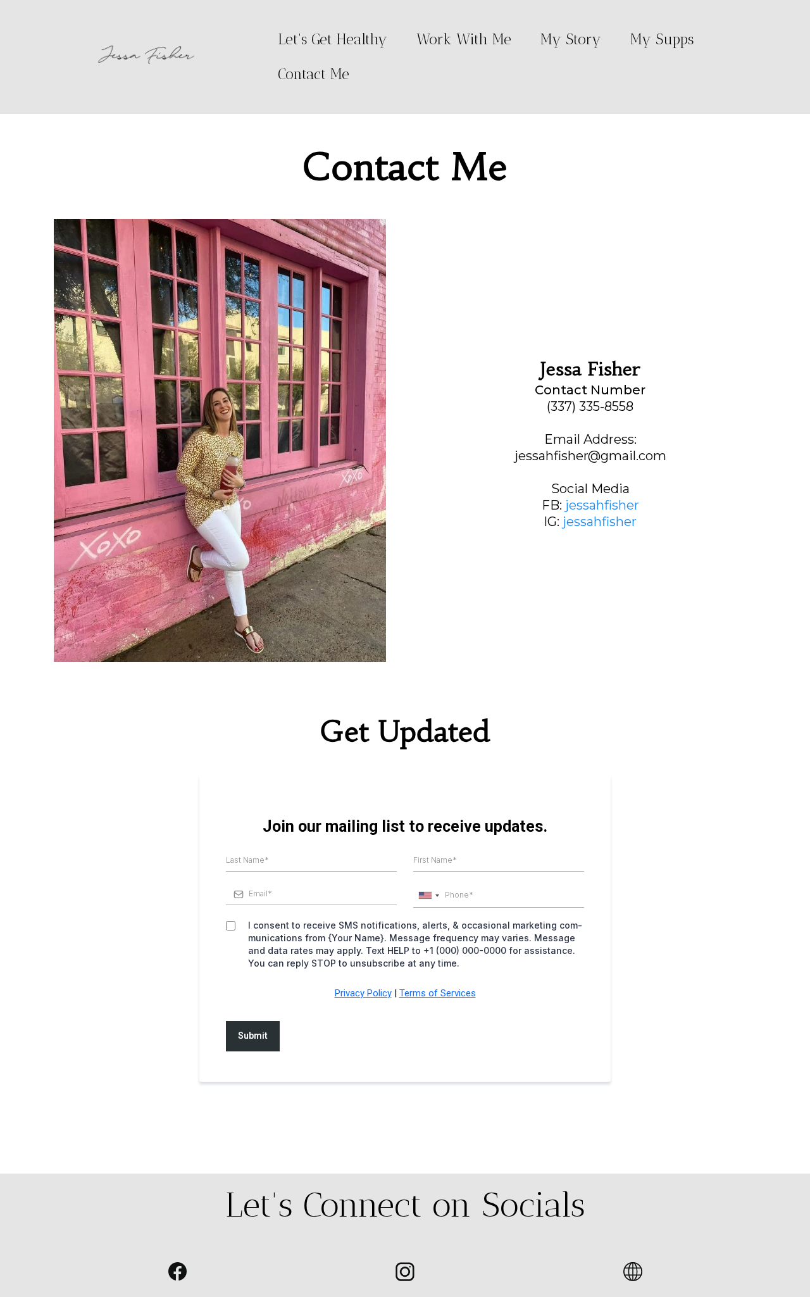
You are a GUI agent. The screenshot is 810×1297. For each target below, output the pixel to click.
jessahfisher (602, 505)
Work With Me (463, 39)
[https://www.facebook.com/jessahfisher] (177, 1271)
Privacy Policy (363, 993)
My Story (570, 39)
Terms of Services (437, 993)
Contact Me (313, 74)
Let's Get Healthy (332, 39)
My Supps (662, 39)
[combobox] (428, 895)
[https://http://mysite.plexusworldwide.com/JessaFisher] (632, 1271)
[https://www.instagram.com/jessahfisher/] (405, 1271)
